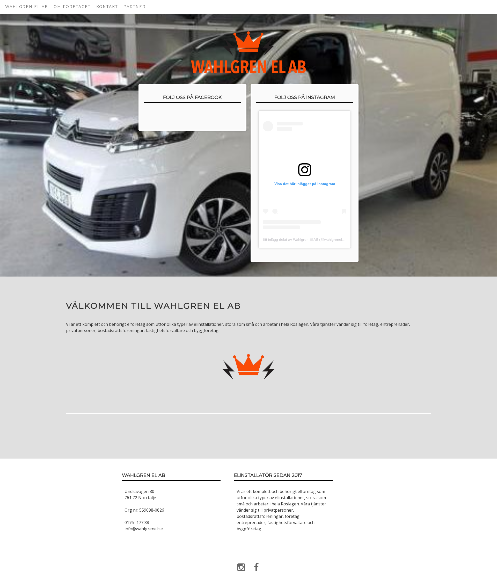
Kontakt (107, 6)
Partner (134, 6)
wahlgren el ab (26, 6)
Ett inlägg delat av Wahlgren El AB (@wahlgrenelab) (305, 239)
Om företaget (72, 6)
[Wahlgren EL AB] (241, 567)
